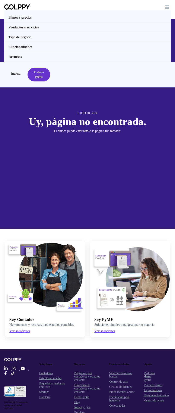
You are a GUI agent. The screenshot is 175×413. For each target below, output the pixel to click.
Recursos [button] (15, 57)
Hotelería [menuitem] (44, 397)
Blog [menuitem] (77, 402)
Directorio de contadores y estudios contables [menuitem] (87, 389)
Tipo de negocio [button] (20, 37)
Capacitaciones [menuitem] (153, 390)
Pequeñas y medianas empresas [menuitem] (52, 385)
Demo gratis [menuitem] (81, 397)
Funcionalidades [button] (20, 47)
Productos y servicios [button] (24, 27)
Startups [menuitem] (44, 392)
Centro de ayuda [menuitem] (154, 400)
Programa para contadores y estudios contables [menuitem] (87, 377)
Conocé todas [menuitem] (117, 405)
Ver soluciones (104, 331)
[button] (167, 7)
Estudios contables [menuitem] (50, 378)
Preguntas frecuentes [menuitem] (156, 395)
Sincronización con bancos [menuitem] (120, 375)
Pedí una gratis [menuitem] (149, 377)
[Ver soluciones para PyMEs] (130, 277)
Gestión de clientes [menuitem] (120, 386)
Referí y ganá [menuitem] (82, 407)
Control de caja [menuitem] (118, 381)
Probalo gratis (39, 74)
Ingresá (15, 73)
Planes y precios (20, 17)
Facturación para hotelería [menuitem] (119, 398)
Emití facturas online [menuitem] (122, 392)
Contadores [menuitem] (46, 373)
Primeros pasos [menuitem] (153, 385)
